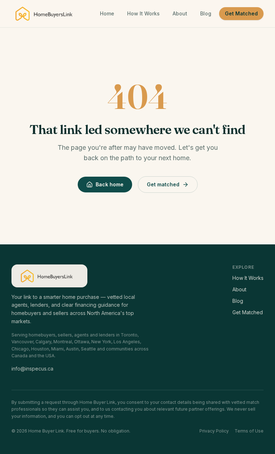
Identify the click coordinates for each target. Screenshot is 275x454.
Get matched (163, 184)
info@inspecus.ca (32, 368)
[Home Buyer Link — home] (46, 13)
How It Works (143, 13)
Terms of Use (249, 431)
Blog (205, 13)
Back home (110, 184)
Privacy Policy (214, 431)
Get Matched (241, 13)
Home (107, 13)
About (180, 13)
